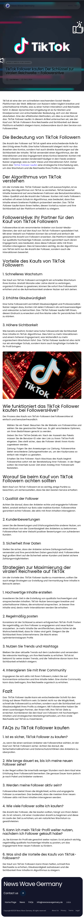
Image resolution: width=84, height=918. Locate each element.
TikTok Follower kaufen (25, 165)
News (22, 902)
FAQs (30, 902)
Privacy (63, 910)
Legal (78, 910)
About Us (55, 910)
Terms (70, 910)
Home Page (10, 902)
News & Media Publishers (19, 62)
